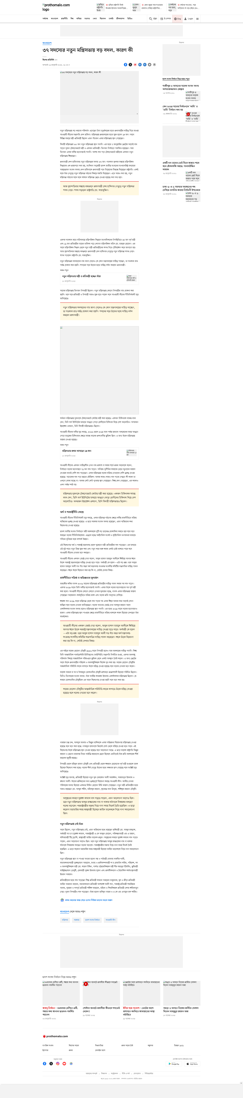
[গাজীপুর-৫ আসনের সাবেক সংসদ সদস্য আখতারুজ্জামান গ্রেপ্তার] (193, 96)
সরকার (76, 920)
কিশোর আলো (74, 1045)
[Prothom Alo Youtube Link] (65, 1064)
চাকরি (111, 19)
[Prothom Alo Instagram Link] (59, 1064)
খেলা (95, 19)
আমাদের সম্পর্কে (91, 1073)
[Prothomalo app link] (174, 1064)
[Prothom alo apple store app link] (192, 1064)
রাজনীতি (64, 19)
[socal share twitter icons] (130, 66)
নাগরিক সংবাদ (48, 1045)
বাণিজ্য (79, 19)
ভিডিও (129, 19)
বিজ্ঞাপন (104, 1073)
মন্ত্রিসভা (65, 920)
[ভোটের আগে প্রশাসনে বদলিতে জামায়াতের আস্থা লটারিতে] (141, 993)
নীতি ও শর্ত (126, 1073)
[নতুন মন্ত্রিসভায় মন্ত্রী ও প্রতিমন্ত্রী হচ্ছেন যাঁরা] (132, 278)
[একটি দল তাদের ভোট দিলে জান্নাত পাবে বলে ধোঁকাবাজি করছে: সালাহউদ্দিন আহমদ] (193, 176)
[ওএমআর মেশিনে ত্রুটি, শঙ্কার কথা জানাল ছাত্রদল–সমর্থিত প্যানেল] (61, 993)
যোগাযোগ (137, 1073)
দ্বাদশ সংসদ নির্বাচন (92, 920)
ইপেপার (45, 1050)
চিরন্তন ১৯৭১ (179, 1045)
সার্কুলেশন (114, 1073)
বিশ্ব (72, 19)
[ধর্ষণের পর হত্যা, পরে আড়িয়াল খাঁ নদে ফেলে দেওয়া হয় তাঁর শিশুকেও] (172, 7)
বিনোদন (103, 19)
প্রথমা (71, 1050)
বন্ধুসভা (150, 1045)
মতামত (87, 19)
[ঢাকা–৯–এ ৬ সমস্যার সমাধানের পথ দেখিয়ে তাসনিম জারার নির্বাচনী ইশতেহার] (193, 197)
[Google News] (71, 1064)
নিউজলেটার (149, 1073)
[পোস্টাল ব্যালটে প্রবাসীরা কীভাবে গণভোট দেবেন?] (101, 993)
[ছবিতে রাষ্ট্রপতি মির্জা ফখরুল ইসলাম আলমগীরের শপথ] (101, 7)
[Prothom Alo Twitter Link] (52, 1064)
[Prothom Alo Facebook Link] (46, 1064)
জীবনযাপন (120, 19)
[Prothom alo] (60, 7)
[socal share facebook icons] (126, 66)
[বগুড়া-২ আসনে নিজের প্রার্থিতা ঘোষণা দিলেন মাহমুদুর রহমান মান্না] (181, 993)
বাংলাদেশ (54, 19)
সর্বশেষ (45, 19)
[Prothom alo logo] (55, 1037)
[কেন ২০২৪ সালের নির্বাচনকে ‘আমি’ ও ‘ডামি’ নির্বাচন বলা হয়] (193, 117)
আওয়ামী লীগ (110, 920)
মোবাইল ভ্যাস (100, 1050)
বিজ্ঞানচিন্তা (99, 1045)
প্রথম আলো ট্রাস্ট (127, 1045)
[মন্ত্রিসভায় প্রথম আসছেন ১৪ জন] (132, 453)
